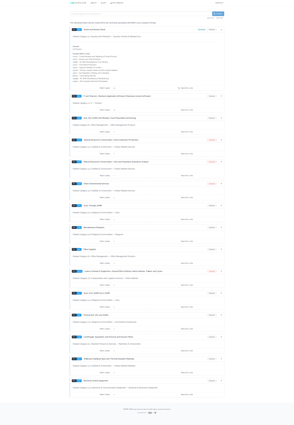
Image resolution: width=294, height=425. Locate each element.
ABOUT (94, 3)
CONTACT (219, 3)
